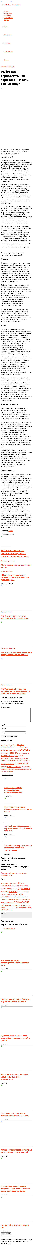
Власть (6, 12)
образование (18, 758)
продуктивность (7, 764)
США (22, 744)
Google (6, 745)
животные (15, 750)
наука (12, 758)
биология (17, 747)
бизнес (12, 747)
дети (8, 750)
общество (25, 758)
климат (19, 753)
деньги (3, 750)
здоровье (24, 749)
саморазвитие (14, 766)
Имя (3, 725)
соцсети (27, 767)
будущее (22, 747)
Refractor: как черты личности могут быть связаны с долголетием (18, 847)
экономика (4, 771)
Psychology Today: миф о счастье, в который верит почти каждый (16, 653)
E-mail (3, 729)
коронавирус (25, 753)
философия (20, 769)
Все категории (9, 929)
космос (4, 755)
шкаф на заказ (6, 917)
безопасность (5, 747)
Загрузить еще (5, 1233)
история (13, 752)
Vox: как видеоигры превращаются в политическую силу (13, 789)
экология (28, 769)
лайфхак (9, 756)
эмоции (11, 771)
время (26, 747)
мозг (21, 755)
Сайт (2, 732)
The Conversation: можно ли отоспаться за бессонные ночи (15, 617)
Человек (7, 16)
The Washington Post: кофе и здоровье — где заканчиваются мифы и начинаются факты (15, 691)
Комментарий (6, 707)
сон (22, 767)
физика (14, 769)
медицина (15, 756)
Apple (2, 745)
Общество (8, 14)
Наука (6, 20)
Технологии (8, 18)
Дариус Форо (12, 745)
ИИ (18, 744)
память (10, 760)
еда (11, 750)
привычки (21, 760)
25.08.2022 (10, 67)
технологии (8, 769)
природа (27, 760)
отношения (4, 760)
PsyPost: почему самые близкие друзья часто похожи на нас (18, 809)
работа (4, 766)
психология (21, 763)
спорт (3, 769)
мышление (6, 758)
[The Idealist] (10, 5)
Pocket (10, 531)
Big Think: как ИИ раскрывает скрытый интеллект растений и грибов (18, 828)
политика (15, 760)
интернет (4, 753)
